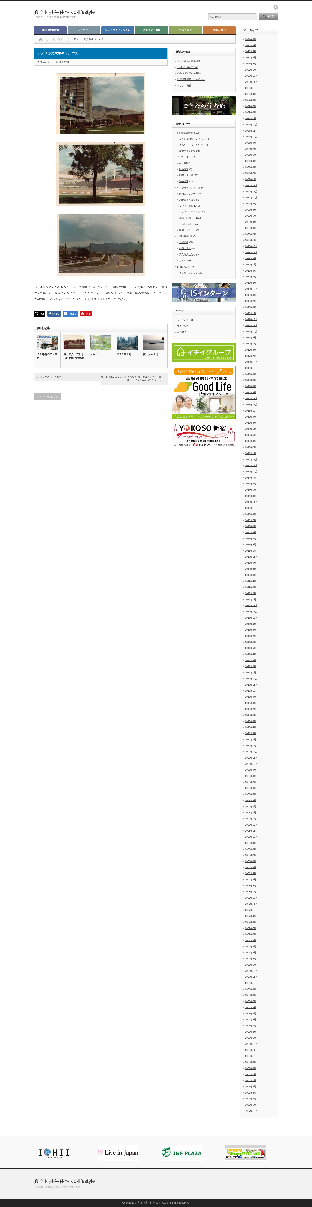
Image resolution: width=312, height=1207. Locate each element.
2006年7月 (250, 1001)
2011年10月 (251, 617)
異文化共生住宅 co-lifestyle (64, 12)
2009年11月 (251, 757)
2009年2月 (250, 812)
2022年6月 (250, 112)
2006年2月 (250, 1032)
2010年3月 (250, 733)
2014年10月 (251, 471)
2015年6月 (250, 429)
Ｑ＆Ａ (182, 260)
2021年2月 (250, 173)
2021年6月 (250, 155)
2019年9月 (250, 258)
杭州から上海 (150, 354)
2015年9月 (250, 417)
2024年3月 (250, 39)
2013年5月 (250, 532)
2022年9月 (250, 94)
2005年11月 (251, 1050)
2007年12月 (251, 897)
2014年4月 (250, 496)
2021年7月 (250, 149)
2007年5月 (250, 940)
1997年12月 (251, 1111)
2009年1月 (250, 818)
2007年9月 (250, 916)
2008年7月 (250, 855)
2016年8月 (250, 380)
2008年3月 (250, 879)
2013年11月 (251, 502)
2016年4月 (250, 392)
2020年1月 (250, 240)
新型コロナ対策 (187, 151)
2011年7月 (250, 636)
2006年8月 (250, 995)
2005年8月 (250, 1068)
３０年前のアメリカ (47, 356)
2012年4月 (250, 581)
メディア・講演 (152, 29)
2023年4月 (250, 51)
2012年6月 (250, 575)
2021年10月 (251, 136)
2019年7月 (250, 264)
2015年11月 (251, 404)
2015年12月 (251, 398)
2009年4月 (250, 800)
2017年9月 (250, 337)
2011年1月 (250, 672)
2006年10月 (251, 983)
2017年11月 (251, 325)
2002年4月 (250, 1092)
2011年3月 (250, 660)
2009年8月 (250, 776)
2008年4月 (250, 873)
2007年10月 (251, 910)
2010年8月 (250, 703)
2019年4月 (250, 282)
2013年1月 (250, 550)
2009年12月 (251, 751)
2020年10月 (251, 197)
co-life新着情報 (50, 29)
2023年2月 (250, 63)
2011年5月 (250, 648)
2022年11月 (251, 82)
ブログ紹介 (183, 326)
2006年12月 (251, 971)
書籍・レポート (187, 218)
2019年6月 (250, 270)
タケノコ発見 (184, 85)
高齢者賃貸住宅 (187, 199)
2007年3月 (250, 952)
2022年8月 (250, 100)
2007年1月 (250, 964)
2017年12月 (251, 319)
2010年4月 (250, 727)
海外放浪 (64, 61)
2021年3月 (250, 167)
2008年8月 (250, 849)
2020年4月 (250, 222)
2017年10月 (251, 331)
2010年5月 (250, 721)
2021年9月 (250, 142)
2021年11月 (251, 130)
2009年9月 (250, 770)
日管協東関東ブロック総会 (191, 79)
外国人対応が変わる (187, 67)
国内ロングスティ (188, 193)
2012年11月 (251, 557)
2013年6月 (250, 526)
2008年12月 (251, 824)
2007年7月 (250, 928)
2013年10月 (251, 508)
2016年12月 (251, 362)
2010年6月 (250, 715)
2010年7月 (250, 709)
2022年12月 (251, 75)
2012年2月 (250, 593)
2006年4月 (250, 1019)
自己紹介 (182, 332)
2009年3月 (250, 806)
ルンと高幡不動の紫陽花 (190, 61)
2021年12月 (251, 124)
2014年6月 (250, 483)
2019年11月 (251, 252)
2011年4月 (250, 654)
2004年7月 (250, 1080)
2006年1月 (250, 1037)
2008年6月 (250, 861)
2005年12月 (251, 1044)
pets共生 (183, 163)
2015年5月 (250, 435)
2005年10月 (251, 1056)
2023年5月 (250, 45)
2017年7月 (250, 343)
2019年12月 (251, 246)
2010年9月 (250, 697)
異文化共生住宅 (187, 254)
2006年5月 (250, 1013)
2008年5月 (250, 867)
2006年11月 (251, 977)
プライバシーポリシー (189, 320)
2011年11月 (251, 611)
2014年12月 (251, 459)
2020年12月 (251, 185)
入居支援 (183, 242)
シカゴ (94, 354)
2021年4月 (250, 161)
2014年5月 (250, 490)
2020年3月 (250, 228)
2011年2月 (250, 666)
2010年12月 (251, 678)
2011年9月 (250, 624)
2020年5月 (250, 215)
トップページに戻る (47, 396)
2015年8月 (250, 422)
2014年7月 (250, 477)
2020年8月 (250, 210)
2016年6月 (250, 386)
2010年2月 (250, 739)
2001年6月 (250, 1098)
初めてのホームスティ (52, 377)
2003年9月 (250, 1086)
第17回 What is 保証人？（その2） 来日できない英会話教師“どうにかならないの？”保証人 (131, 378)
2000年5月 (250, 1104)
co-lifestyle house (190, 224)
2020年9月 (250, 203)
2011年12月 (251, 605)
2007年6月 (250, 934)
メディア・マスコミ (189, 212)
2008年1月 (250, 891)
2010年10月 (251, 690)
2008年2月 (250, 885)
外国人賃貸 (185, 248)
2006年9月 (250, 989)
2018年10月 (251, 289)
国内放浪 (183, 169)
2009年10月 (251, 764)
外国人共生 (185, 29)
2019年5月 (250, 276)
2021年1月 (250, 179)
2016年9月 (250, 374)
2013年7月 (250, 520)
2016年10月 (251, 368)
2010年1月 (250, 745)
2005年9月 (250, 1062)
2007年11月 (251, 904)
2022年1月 (250, 118)
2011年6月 (250, 642)
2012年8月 (250, 569)
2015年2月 (250, 447)
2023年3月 (250, 57)
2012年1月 (250, 599)
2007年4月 (250, 946)
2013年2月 (250, 544)
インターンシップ (188, 273)
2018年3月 (250, 307)
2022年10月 (251, 88)
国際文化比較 (186, 175)
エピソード (84, 29)
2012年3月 (250, 587)
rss (275, 7)
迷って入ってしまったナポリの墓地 (73, 356)
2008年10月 (251, 837)
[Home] (40, 39)
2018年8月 (250, 295)
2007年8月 (250, 922)
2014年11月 (251, 465)
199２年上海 (124, 354)
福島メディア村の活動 (189, 73)
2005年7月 (250, 1074)
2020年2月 (250, 234)
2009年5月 (250, 794)
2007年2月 (250, 958)
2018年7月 (250, 301)
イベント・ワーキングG (191, 145)
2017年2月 (250, 356)
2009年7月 (250, 782)
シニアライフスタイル (118, 29)
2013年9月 (250, 514)
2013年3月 (250, 538)
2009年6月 (250, 788)
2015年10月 (251, 410)
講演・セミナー (187, 230)
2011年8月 (250, 630)
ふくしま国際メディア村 (192, 138)
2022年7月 (250, 106)
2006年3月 (250, 1025)
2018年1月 (250, 313)
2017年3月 (250, 350)
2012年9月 (250, 562)
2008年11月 (251, 830)
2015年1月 (250, 453)
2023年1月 (250, 70)
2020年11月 (251, 191)
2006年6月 (250, 1007)
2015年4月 (250, 441)
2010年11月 (251, 684)
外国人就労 (219, 29)
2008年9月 (250, 843)
